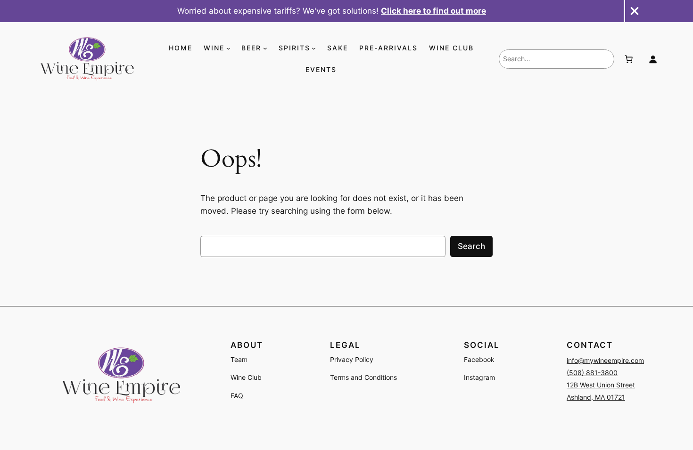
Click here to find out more (433, 11)
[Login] (653, 59)
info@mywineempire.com (605, 360)
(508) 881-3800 (592, 373)
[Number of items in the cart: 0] (628, 59)
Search (471, 246)
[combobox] (556, 58)
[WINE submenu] (228, 48)
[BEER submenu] (265, 48)
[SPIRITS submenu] (314, 48)
